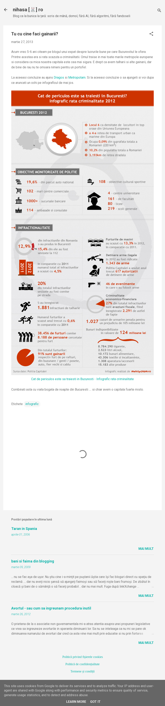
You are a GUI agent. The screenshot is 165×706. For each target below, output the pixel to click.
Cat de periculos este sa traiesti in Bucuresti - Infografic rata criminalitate (82, 379)
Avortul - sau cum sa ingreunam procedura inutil (51, 608)
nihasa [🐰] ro (28, 9)
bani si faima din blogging (32, 561)
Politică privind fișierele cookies (82, 657)
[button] (151, 34)
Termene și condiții (82, 671)
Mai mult (146, 549)
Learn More (76, 702)
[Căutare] (159, 11)
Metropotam (77, 77)
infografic (32, 404)
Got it (95, 702)
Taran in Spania (24, 528)
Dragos (59, 77)
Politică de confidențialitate (82, 664)
